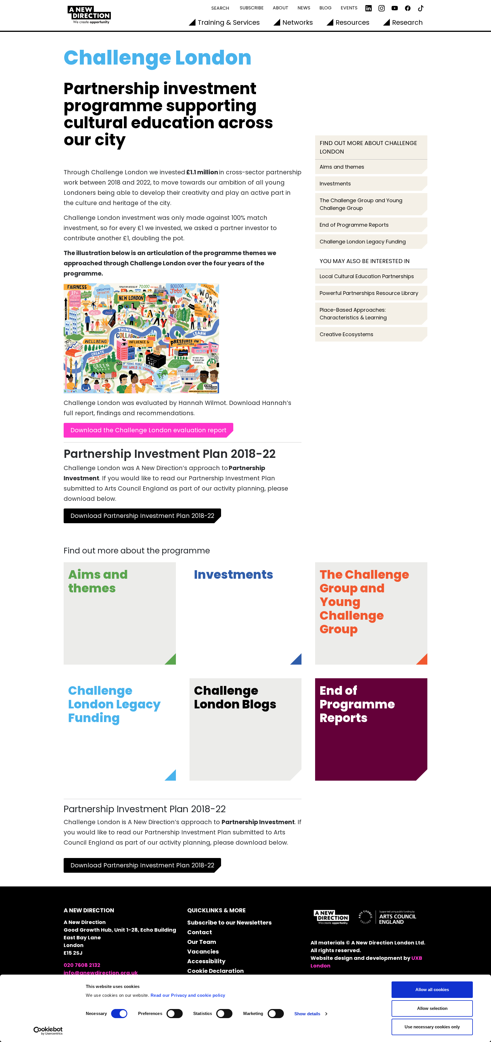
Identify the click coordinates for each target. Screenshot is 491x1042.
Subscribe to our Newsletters (229, 923)
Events (349, 8)
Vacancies (203, 952)
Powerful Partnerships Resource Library (369, 293)
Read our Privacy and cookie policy (188, 995)
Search (220, 8)
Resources (352, 22)
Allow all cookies (432, 989)
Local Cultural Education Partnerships (367, 276)
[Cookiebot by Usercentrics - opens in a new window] (48, 1031)
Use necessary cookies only (432, 1026)
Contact (199, 932)
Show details (307, 1013)
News (303, 8)
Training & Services (229, 22)
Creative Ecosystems (346, 334)
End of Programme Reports (354, 224)
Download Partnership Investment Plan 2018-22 (142, 516)
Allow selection (432, 1008)
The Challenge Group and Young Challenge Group (361, 204)
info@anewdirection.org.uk (101, 972)
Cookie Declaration (215, 971)
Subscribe (252, 8)
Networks (297, 22)
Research (407, 22)
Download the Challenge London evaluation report (148, 430)
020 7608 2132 (82, 965)
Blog (325, 8)
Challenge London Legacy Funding (363, 241)
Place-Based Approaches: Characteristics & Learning (353, 313)
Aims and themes (342, 166)
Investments (335, 183)
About (280, 8)
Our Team (201, 942)
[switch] (175, 1013)
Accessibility (206, 961)
